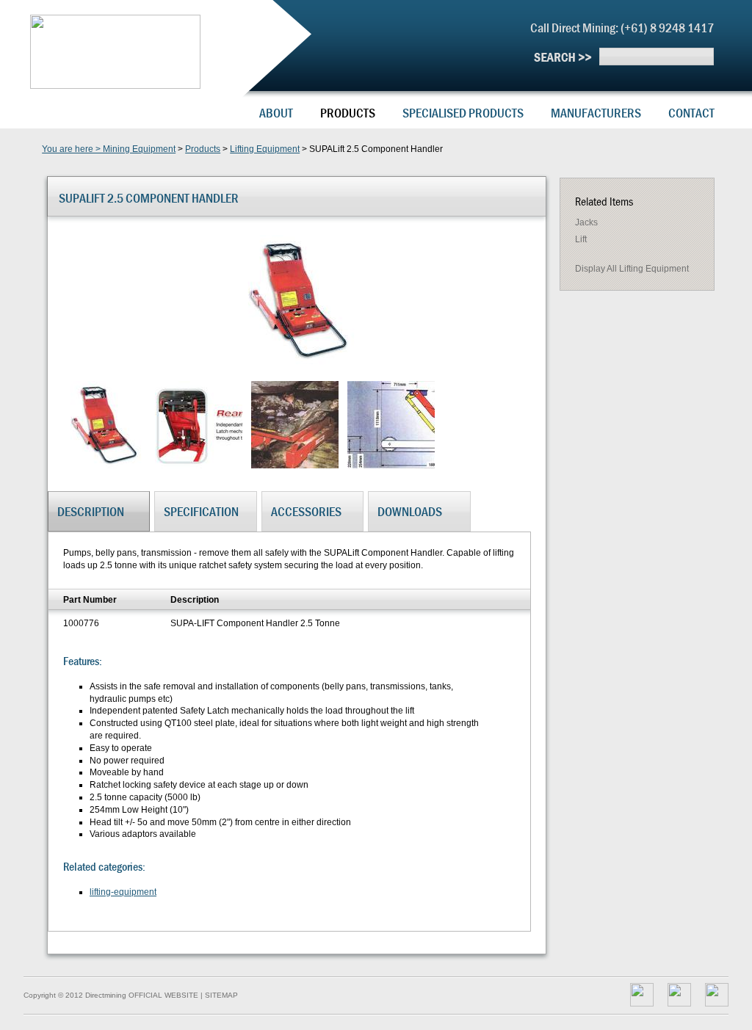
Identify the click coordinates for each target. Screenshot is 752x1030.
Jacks (586, 222)
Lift (581, 239)
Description (90, 511)
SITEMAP (221, 995)
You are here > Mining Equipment (109, 149)
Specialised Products (463, 112)
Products (347, 112)
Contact (691, 112)
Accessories (306, 511)
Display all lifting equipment (632, 269)
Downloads (409, 511)
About (276, 112)
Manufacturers (596, 112)
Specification (201, 511)
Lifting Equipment (265, 149)
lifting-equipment (123, 892)
